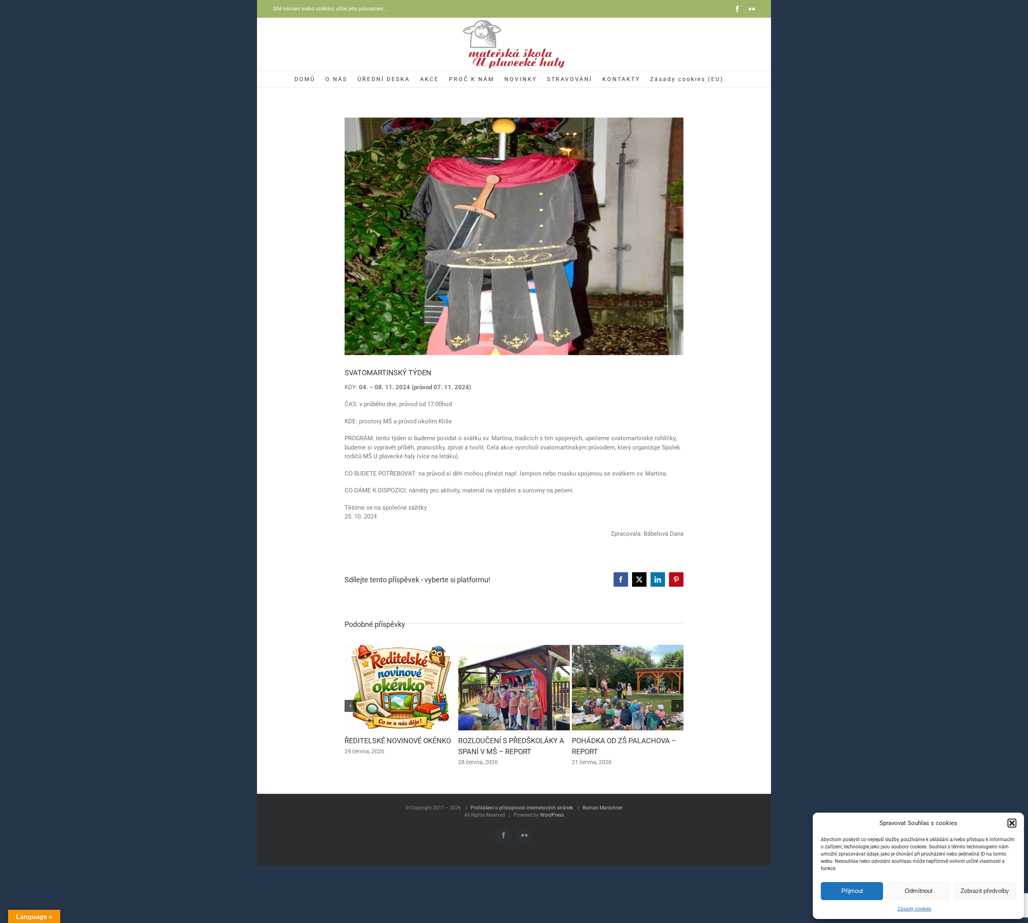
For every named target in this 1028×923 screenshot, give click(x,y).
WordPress (552, 815)
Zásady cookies (914, 909)
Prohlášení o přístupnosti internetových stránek (522, 808)
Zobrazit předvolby (985, 890)
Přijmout (852, 890)
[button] (1012, 823)
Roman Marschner (602, 808)
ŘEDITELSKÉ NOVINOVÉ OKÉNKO (398, 740)
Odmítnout (918, 890)
